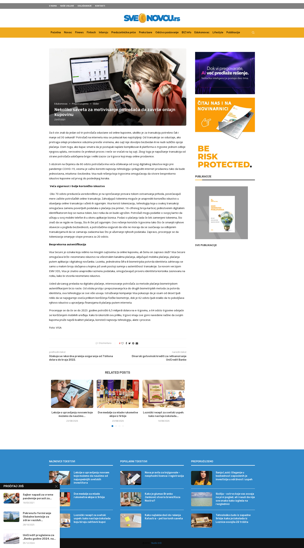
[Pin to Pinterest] (133, 343)
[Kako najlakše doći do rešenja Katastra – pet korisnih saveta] (130, 521)
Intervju (103, 32)
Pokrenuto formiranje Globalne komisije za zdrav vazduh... (37, 517)
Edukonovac (201, 32)
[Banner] (225, 157)
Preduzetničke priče (123, 32)
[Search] (253, 32)
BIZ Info (186, 32)
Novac (68, 32)
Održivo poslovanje (167, 32)
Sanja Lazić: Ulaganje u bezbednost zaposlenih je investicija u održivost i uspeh (234, 476)
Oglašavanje (85, 6)
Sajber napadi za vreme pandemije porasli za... (38, 496)
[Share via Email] (137, 343)
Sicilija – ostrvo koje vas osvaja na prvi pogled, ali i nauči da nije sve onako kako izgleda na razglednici (235, 499)
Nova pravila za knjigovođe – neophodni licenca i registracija (164, 474)
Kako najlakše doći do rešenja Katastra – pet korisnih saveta (164, 517)
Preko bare (145, 32)
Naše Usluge (67, 6)
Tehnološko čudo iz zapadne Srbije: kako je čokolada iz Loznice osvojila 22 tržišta (233, 519)
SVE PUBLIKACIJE (206, 245)
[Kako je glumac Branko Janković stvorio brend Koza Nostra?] (130, 499)
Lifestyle (218, 32)
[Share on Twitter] (129, 343)
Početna (56, 32)
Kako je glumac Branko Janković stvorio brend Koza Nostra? (162, 497)
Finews (79, 32)
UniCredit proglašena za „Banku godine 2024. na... (39, 537)
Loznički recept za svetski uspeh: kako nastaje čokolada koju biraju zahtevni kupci (92, 519)
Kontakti (100, 6)
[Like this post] (122, 343)
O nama (53, 6)
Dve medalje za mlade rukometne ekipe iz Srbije (89, 495)
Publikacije (233, 32)
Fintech (91, 32)
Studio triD (156, 542)
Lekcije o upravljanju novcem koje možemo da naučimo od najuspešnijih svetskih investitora (91, 477)
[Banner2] (225, 73)
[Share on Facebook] (126, 343)
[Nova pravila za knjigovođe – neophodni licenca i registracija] (130, 478)
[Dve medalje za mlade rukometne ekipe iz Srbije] (118, 394)
